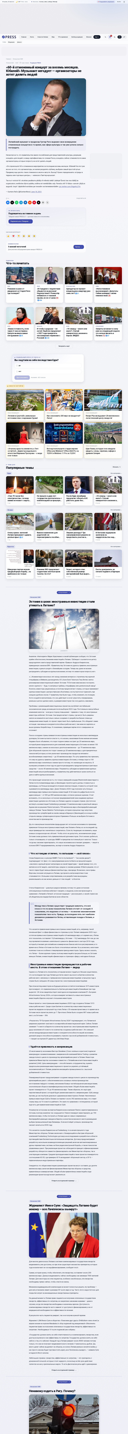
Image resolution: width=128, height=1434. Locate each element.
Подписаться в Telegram (20, 221)
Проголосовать (22, 377)
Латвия (10, 510)
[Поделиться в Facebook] (8, 202)
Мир (53, 37)
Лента (32, 37)
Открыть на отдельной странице (64, 1181)
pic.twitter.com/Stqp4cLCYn (69, 187)
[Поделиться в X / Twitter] (12, 202)
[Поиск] (105, 37)
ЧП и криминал (63, 37)
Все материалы (116, 473)
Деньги (19, 42)
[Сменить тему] (115, 37)
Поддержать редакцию (106, 1)
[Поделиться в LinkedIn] (25, 202)
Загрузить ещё (64, 346)
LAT (124, 37)
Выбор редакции (77, 37)
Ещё (96, 37)
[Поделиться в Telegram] (21, 202)
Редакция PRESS (35, 63)
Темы (4, 42)
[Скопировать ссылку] (47, 202)
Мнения (89, 37)
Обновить (116, 467)
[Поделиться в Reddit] (30, 202)
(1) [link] (104, 335)
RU (119, 37)
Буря (9, 473)
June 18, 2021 (36, 192)
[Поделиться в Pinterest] (34, 202)
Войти (119, 1)
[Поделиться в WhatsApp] (16, 202)
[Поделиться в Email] (43, 202)
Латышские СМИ (18, 59)
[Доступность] (124, 1)
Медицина (11, 42)
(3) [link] (57, 298)
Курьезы (10, 546)
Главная (23, 37)
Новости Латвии (43, 37)
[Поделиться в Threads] (38, 202)
